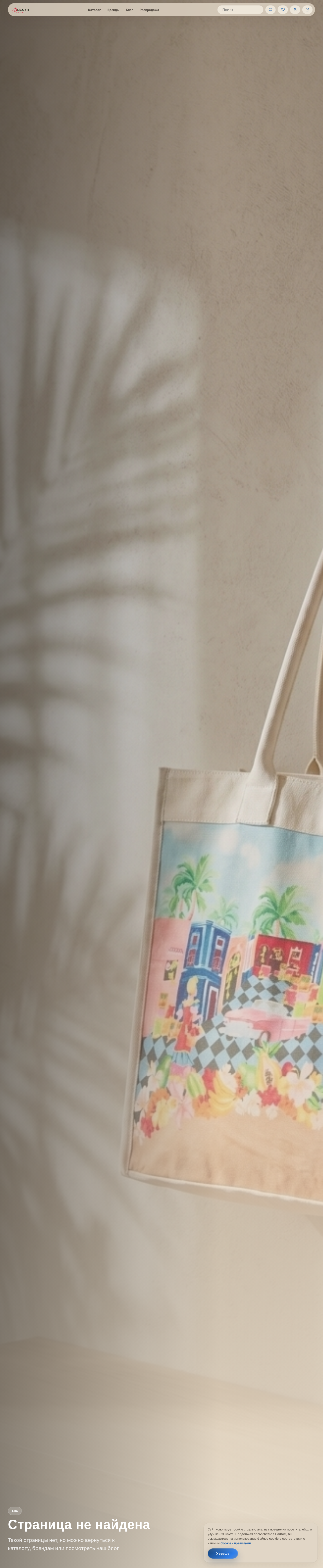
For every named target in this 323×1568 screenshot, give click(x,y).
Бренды (113, 10)
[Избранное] (283, 9)
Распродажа (149, 10)
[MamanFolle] (20, 9)
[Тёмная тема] (270, 9)
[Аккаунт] (295, 9)
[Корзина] (307, 9)
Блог (129, 10)
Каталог (94, 10)
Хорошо (222, 1554)
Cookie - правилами (236, 1543)
